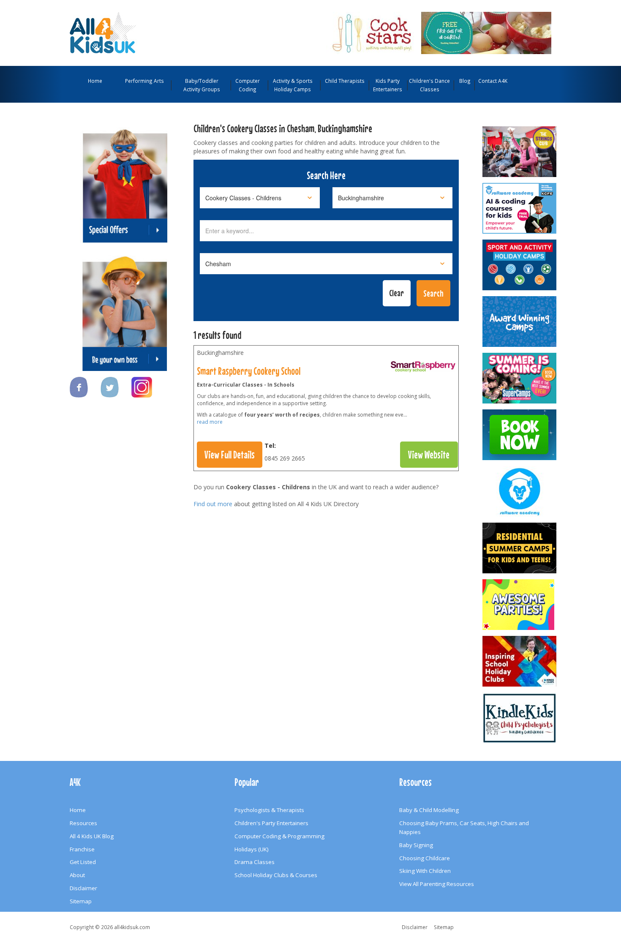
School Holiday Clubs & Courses (275, 875)
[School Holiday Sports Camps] (520, 661)
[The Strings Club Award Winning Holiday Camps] (520, 151)
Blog (465, 80)
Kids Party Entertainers (387, 85)
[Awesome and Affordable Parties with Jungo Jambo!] (520, 604)
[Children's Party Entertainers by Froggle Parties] (520, 434)
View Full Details (229, 455)
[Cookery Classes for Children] (438, 32)
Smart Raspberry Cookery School (248, 371)
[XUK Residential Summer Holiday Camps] (520, 548)
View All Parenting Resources (436, 884)
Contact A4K (492, 80)
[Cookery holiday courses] (423, 368)
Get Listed (83, 862)
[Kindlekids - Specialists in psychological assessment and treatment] (520, 717)
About (77, 875)
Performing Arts (144, 80)
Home (95, 80)
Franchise (82, 849)
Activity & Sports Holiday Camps (293, 85)
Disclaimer (83, 888)
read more (210, 421)
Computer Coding (247, 85)
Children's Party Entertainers (271, 823)
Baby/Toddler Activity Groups (201, 85)
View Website (428, 455)
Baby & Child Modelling (429, 810)
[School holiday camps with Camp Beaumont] (520, 321)
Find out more (212, 504)
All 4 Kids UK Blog (92, 836)
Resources (83, 823)
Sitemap (81, 901)
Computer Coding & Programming (279, 836)
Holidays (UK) (251, 849)
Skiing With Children (425, 871)
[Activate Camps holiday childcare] (520, 265)
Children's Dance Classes (429, 85)
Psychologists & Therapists (269, 810)
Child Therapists (345, 80)
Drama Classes (254, 862)
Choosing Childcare (424, 858)
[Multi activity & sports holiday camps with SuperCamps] (520, 378)
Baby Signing (416, 845)
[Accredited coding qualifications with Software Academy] (520, 208)
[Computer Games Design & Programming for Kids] (520, 491)
